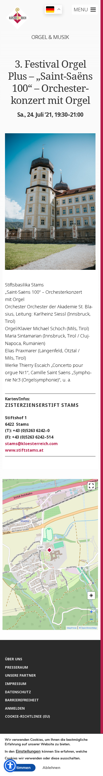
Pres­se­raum (16, 667)
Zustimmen (20, 767)
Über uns (13, 659)
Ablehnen (51, 767)
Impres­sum (15, 683)
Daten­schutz (18, 691)
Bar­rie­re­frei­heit (22, 700)
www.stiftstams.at (24, 450)
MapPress (71, 628)
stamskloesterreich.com (31, 443)
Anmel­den (15, 708)
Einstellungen (28, 751)
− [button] (91, 619)
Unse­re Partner (20, 675)
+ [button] (91, 611)
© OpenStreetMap (88, 628)
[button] (81, 10)
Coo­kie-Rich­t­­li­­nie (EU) (27, 716)
